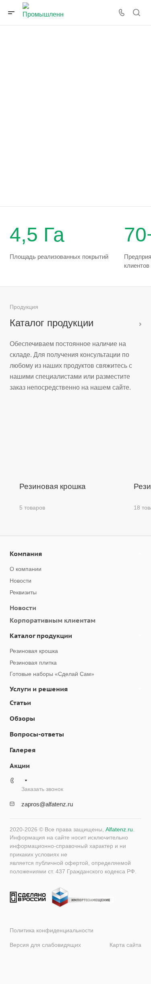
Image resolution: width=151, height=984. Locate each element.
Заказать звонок (100, 192)
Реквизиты (23, 592)
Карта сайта (125, 945)
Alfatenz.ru (119, 829)
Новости (20, 580)
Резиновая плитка (33, 662)
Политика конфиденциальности (51, 930)
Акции (20, 766)
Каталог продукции (41, 636)
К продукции (46, 192)
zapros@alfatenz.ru (47, 804)
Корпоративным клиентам (52, 620)
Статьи (20, 703)
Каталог (137, 323)
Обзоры (22, 718)
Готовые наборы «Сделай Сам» (52, 674)
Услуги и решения (39, 689)
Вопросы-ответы (37, 734)
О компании (25, 569)
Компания (26, 554)
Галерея (22, 750)
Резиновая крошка (34, 651)
